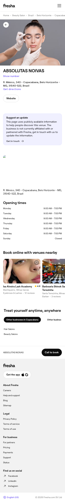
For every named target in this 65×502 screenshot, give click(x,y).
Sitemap (7, 405)
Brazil (31, 15)
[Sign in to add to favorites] (36, 262)
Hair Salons (9, 329)
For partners (9, 442)
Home (6, 15)
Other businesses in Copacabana (22, 319)
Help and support (11, 395)
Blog (5, 400)
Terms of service (11, 424)
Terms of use (9, 429)
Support (7, 457)
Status (6, 462)
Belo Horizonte (44, 15)
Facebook (13, 476)
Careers (7, 390)
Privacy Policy (10, 419)
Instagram (13, 486)
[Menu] (59, 5)
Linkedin (12, 481)
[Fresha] (9, 5)
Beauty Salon (18, 15)
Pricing (6, 447)
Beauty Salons (11, 334)
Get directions (12, 89)
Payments (8, 452)
